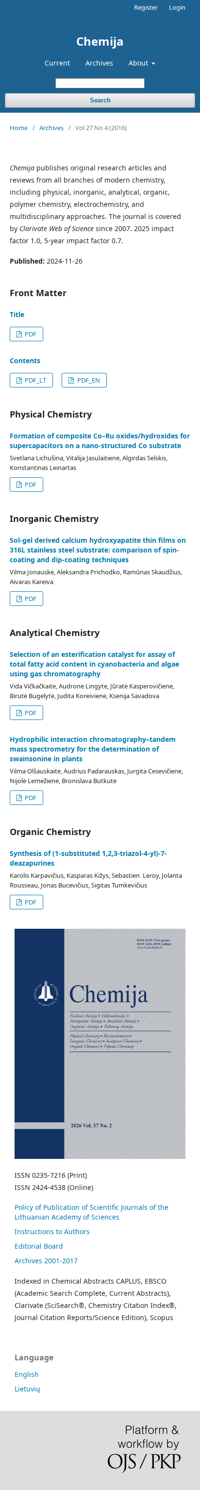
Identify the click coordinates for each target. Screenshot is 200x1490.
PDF (29, 334)
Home (19, 127)
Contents (25, 360)
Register (146, 7)
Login (177, 7)
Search (100, 100)
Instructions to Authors (52, 1231)
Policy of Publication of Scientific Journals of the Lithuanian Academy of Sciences (91, 1212)
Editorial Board (39, 1246)
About (139, 62)
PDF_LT (34, 380)
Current (57, 62)
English (27, 1374)
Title (17, 314)
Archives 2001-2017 (46, 1260)
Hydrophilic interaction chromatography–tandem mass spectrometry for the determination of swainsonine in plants (93, 749)
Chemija (100, 41)
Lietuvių (27, 1388)
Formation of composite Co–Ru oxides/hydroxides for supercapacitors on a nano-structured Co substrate (100, 440)
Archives (99, 62)
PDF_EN (88, 380)
